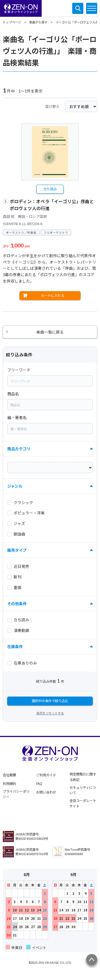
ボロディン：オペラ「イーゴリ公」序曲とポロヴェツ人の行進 (52, 205)
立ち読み (50, 188)
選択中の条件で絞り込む (50, 700)
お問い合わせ (46, 792)
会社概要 (9, 774)
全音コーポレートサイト (82, 803)
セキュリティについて (82, 790)
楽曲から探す (38, 22)
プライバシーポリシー (16, 794)
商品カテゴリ (19, 448)
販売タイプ (17, 550)
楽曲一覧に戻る (50, 332)
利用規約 (9, 783)
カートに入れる (52, 295)
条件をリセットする (50, 713)
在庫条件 (15, 646)
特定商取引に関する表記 (82, 777)
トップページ (12, 22)
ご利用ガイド (46, 774)
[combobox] (50, 380)
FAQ (39, 783)
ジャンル (14, 486)
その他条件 (17, 603)
